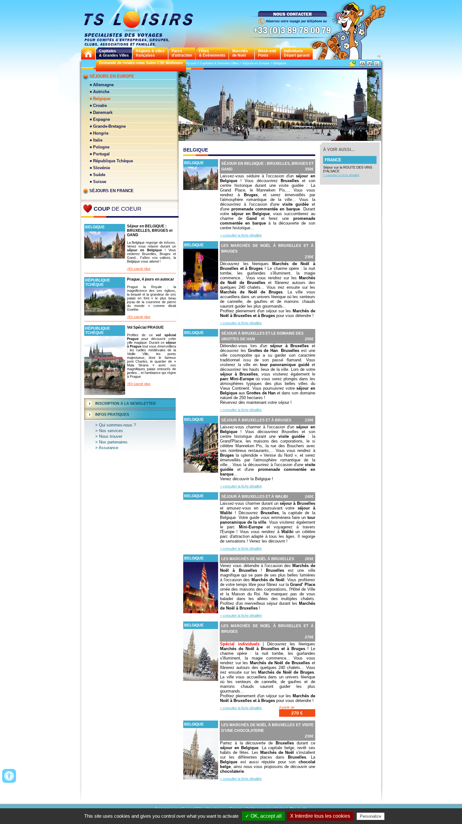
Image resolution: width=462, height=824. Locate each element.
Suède (99, 174)
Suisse (99, 181)
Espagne (101, 119)
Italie (97, 140)
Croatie (100, 105)
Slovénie (101, 167)
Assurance (108, 447)
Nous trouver (110, 436)
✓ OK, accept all (263, 816)
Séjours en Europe (111, 76)
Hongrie (100, 133)
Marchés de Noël (240, 53)
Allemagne (103, 84)
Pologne (101, 147)
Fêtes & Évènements (212, 53)
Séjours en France (111, 190)
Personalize (370, 816)
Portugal (101, 154)
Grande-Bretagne (109, 126)
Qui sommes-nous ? (117, 425)
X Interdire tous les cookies (320, 816)
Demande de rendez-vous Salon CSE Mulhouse (141, 63)
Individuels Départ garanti (297, 53)
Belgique (101, 98)
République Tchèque (113, 161)
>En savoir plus (139, 268)
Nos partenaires (113, 442)
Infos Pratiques (112, 414)
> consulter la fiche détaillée (241, 235)
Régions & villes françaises (150, 53)
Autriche (101, 91)
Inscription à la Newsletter (125, 403)
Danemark (103, 112)
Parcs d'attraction (182, 53)
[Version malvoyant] (379, 56)
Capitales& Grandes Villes (114, 53)
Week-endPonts (267, 53)
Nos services (111, 430)
